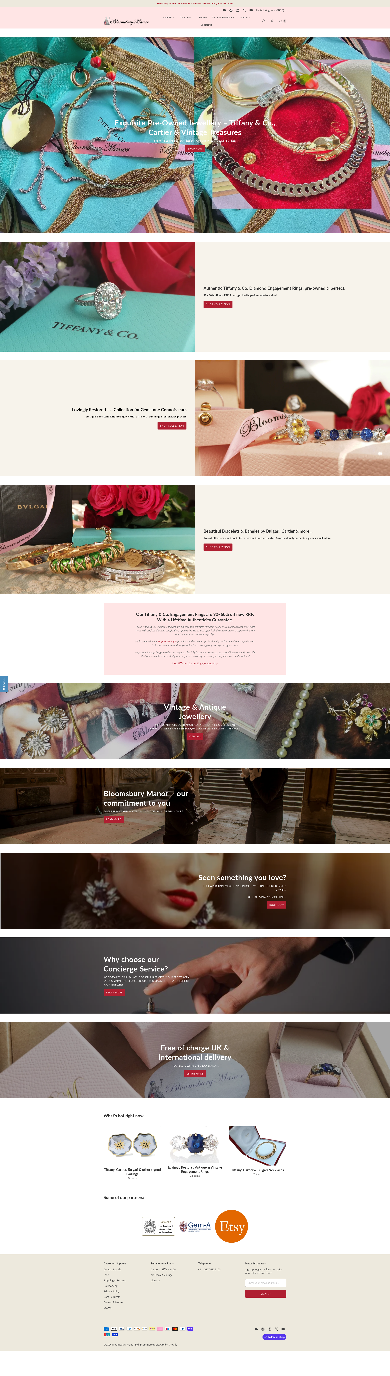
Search (108, 1308)
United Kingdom (270, 10)
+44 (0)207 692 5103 (209, 1269)
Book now (276, 905)
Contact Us (206, 24)
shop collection (218, 547)
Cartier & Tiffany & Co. (163, 1269)
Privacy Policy (111, 1291)
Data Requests (112, 1297)
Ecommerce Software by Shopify (158, 1344)
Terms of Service (113, 1302)
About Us (167, 17)
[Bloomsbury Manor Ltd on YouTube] (251, 10)
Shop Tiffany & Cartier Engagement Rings (195, 663)
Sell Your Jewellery (222, 17)
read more (113, 819)
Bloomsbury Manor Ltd (125, 1344)
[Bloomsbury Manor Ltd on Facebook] (231, 10)
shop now (195, 148)
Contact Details (112, 1269)
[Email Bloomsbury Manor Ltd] (224, 10)
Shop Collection (218, 304)
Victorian (156, 1280)
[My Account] (272, 21)
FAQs (106, 1275)
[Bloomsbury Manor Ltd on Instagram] (237, 10)
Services (243, 17)
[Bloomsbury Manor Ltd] (126, 21)
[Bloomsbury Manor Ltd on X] (244, 10)
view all (195, 736)
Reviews (203, 17)
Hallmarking (110, 1286)
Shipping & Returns (115, 1280)
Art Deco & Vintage (162, 1275)
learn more (114, 992)
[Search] (263, 21)
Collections (185, 17)
